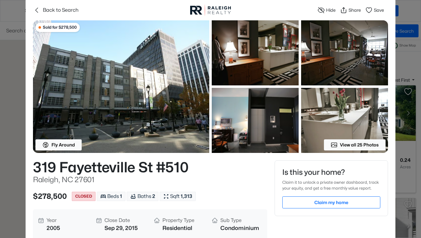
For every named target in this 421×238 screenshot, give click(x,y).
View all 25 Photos (359, 144)
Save (379, 10)
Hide (331, 10)
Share (355, 10)
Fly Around (63, 144)
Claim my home (331, 202)
